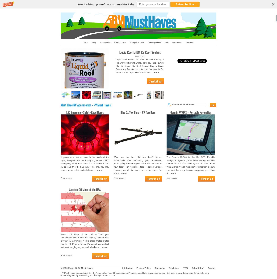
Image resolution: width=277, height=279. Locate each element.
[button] (138, 4)
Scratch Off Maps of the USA (85, 189)
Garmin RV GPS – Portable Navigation (190, 112)
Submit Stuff (198, 268)
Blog (94, 42)
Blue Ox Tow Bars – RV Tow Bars (138, 112)
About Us (189, 42)
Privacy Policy (143, 268)
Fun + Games (120, 42)
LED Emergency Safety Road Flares (85, 112)
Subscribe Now (185, 4)
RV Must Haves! (85, 268)
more (156, 72)
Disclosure (160, 268)
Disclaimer (174, 268)
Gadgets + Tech (137, 42)
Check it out (155, 81)
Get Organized (154, 42)
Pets (166, 42)
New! (86, 42)
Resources (176, 42)
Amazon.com (66, 178)
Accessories (105, 42)
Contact (211, 268)
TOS (185, 268)
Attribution (127, 268)
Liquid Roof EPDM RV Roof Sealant (140, 52)
